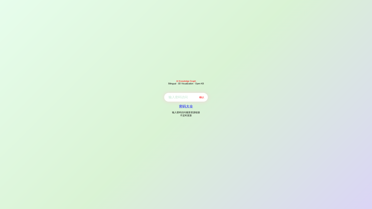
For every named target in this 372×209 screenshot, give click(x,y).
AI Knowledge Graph (186, 81)
